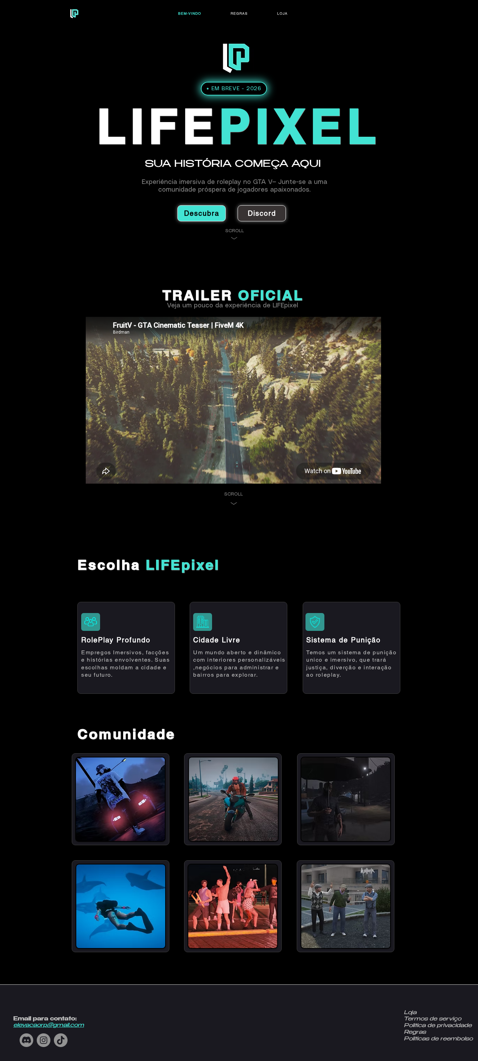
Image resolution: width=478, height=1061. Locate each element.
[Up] (233, 238)
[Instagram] (43, 1040)
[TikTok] (61, 1040)
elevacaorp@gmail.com (48, 1025)
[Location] (90, 622)
